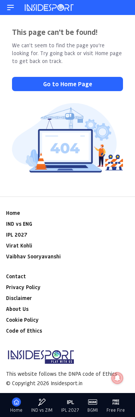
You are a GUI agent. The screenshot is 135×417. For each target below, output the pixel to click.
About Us (17, 308)
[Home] (49, 7)
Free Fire (115, 410)
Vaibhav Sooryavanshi (33, 256)
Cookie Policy (22, 319)
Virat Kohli (19, 245)
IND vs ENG (19, 223)
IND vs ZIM (41, 410)
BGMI (92, 410)
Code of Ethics (24, 330)
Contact (16, 276)
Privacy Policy (23, 287)
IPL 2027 (16, 234)
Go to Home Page (67, 84)
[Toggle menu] (10, 7)
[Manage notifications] (117, 378)
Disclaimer (19, 298)
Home (13, 212)
